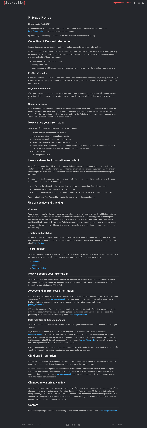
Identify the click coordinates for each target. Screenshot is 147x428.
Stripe (34, 265)
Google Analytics (39, 268)
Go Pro (122, 3)
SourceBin (14, 3)
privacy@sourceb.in (59, 299)
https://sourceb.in (35, 31)
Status (39, 425)
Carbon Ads (36, 262)
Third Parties (38, 243)
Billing (120, 425)
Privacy (30, 425)
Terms (23, 425)
